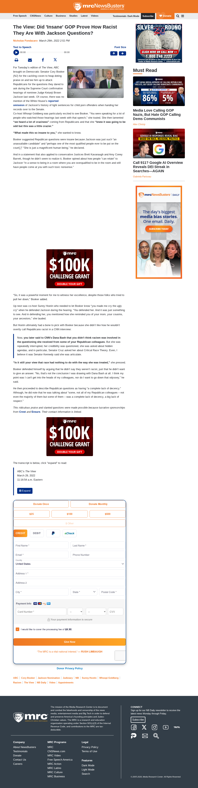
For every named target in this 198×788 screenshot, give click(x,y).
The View (29, 682)
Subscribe (147, 16)
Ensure (36, 411)
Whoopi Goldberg (108, 678)
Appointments (65, 682)
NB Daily (41, 682)
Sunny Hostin (89, 678)
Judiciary (68, 678)
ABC (15, 678)
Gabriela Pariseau (142, 176)
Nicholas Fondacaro (25, 40)
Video (52, 682)
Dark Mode (133, 16)
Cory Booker (28, 678)
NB (77, 678)
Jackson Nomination (49, 678)
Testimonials (119, 16)
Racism (17, 682)
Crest (22, 411)
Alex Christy (139, 124)
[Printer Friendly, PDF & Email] (29, 60)
